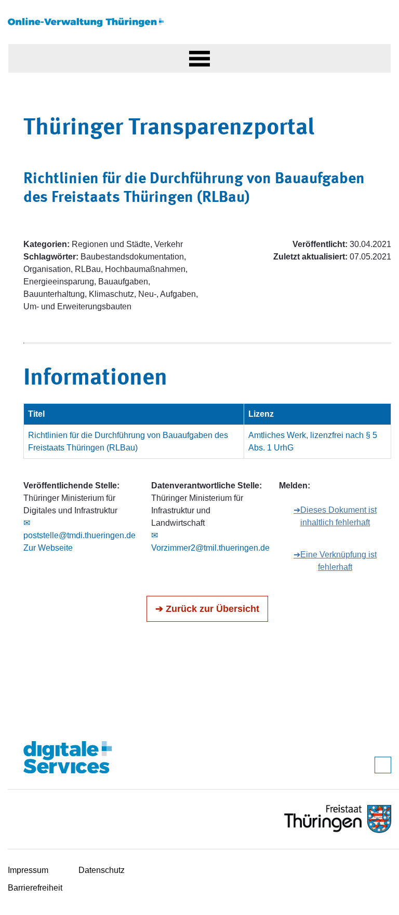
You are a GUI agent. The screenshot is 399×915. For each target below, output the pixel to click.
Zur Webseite (48, 547)
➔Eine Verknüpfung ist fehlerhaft (335, 560)
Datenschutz (101, 870)
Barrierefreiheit (35, 887)
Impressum (28, 870)
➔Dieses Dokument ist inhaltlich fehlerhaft (335, 516)
